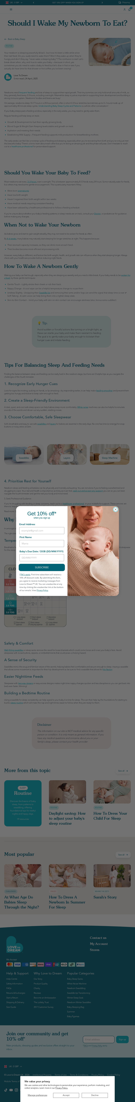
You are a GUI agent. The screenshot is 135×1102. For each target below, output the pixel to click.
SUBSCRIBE (42, 567)
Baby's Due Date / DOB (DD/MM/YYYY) (41, 551)
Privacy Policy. (61, 1088)
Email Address (27, 524)
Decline (94, 1095)
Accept (66, 1095)
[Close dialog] (115, 509)
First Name (26, 537)
